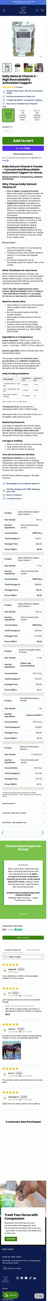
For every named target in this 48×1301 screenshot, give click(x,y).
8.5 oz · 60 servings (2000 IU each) (8, 114)
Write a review (23, 938)
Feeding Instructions (14, 813)
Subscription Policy (10, 1296)
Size (4, 107)
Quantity (7, 127)
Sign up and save (11, 1257)
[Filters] (4, 957)
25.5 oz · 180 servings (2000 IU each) (37, 115)
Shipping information (14, 823)
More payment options (23, 154)
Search (5, 1289)
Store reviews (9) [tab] (33, 950)
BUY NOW (11, 1239)
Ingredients (8, 804)
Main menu (8, 1249)
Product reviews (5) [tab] (13, 950)
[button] (8, 87)
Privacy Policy (8, 1292)
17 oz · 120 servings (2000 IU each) (22, 115)
